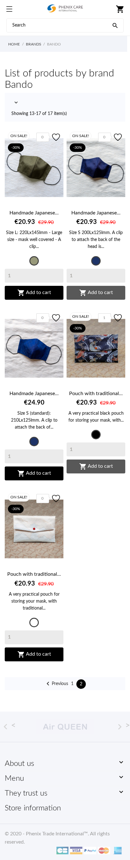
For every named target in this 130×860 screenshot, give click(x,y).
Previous (56, 684)
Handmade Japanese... (34, 212)
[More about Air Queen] (65, 726)
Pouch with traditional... (96, 393)
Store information (33, 808)
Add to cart (34, 293)
